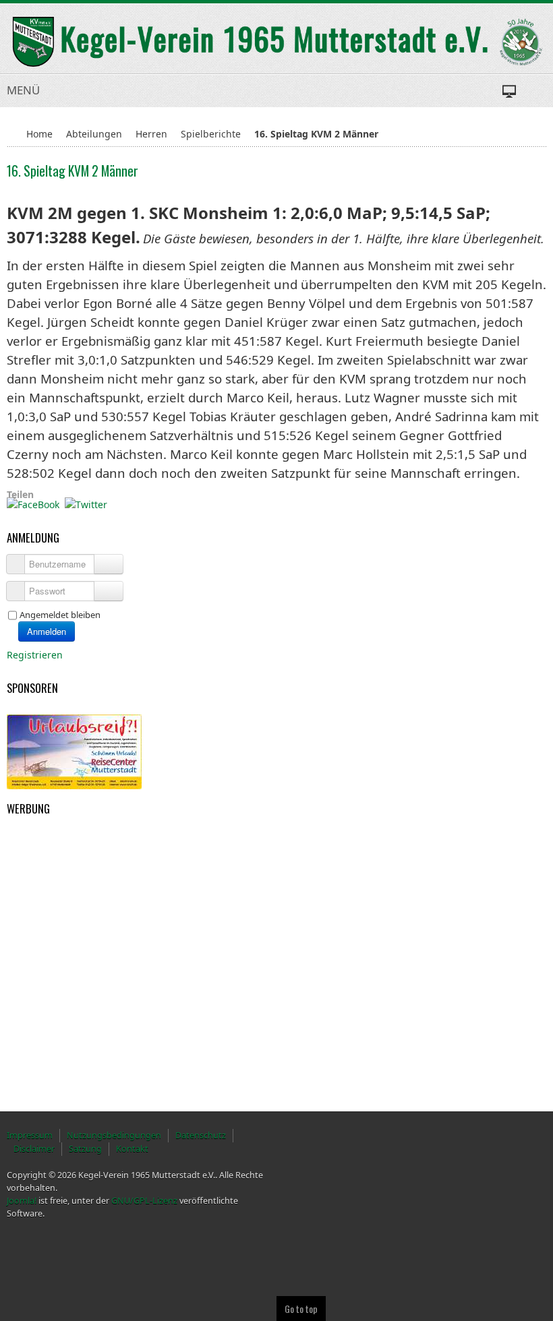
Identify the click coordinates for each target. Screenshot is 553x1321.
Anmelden (46, 631)
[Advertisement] (74, 889)
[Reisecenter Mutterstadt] (74, 751)
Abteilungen (94, 133)
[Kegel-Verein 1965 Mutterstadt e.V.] (276, 42)
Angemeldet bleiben (60, 615)
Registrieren (36, 654)
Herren (151, 133)
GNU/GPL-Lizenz (144, 1200)
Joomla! (21, 1200)
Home (39, 133)
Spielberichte (211, 133)
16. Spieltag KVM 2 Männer (72, 171)
